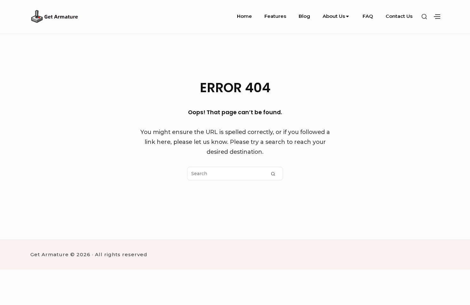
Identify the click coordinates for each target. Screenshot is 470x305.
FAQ (368, 16)
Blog (304, 16)
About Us (334, 16)
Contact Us (399, 16)
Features (275, 16)
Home (244, 16)
